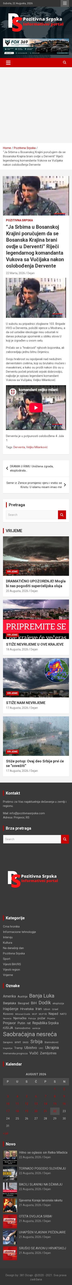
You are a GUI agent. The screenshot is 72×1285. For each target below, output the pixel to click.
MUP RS (43, 1014)
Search (62, 514)
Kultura (7, 942)
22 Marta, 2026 (15, 273)
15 (54, 1104)
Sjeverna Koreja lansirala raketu (40, 1200)
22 (54, 1111)
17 (7, 1111)
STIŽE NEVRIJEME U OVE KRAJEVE (35, 644)
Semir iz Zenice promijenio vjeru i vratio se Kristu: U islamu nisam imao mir (34, 485)
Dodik (45, 1002)
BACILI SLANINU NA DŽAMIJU (40, 1184)
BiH (34, 1003)
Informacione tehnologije (19, 932)
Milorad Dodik (22, 1014)
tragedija (7, 1048)
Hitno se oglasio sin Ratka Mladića (43, 1152)
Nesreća (7, 1018)
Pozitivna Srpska (19, 220)
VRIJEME (14, 530)
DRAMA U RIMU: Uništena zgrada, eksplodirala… (31, 468)
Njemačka (19, 1018)
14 (45, 1104)
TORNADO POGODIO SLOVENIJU (42, 1168)
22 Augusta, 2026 (30, 1157)
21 (45, 1111)
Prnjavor (9, 1023)
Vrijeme (12, 571)
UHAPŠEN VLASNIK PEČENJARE (42, 1232)
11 (17, 1104)
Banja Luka (41, 996)
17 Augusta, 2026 (17, 707)
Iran (38, 1008)
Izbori (47, 1009)
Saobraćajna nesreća (30, 1034)
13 (36, 1104)
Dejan (31, 273)
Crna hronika (11, 926)
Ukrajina (52, 1047)
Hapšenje (10, 1009)
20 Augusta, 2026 (17, 591)
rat (29, 1023)
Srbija (36, 1041)
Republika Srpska (45, 1023)
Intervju (8, 937)
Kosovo (8, 1014)
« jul (5, 1133)
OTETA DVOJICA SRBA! (35, 1216)
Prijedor (51, 1018)
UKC (41, 1048)
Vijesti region (11, 969)
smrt (18, 1042)
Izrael (55, 1009)
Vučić (33, 1053)
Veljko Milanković (37, 447)
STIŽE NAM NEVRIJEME (25, 703)
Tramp (18, 1048)
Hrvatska (27, 1009)
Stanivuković (51, 1042)
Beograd (23, 1003)
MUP (34, 1014)
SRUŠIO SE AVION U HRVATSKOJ (42, 1248)
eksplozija (58, 1003)
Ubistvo (30, 1047)
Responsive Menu (65, 3)
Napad (53, 1014)
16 (64, 1104)
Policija (32, 1018)
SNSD (26, 1042)
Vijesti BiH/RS (12, 964)
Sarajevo (8, 1042)
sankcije (36, 1028)
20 (36, 1111)
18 (17, 1111)
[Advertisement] (36, 105)
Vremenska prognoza (15, 1053)
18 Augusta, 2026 (17, 649)
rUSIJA (8, 1028)
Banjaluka (9, 1003)
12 (26, 1104)
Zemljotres (48, 1053)
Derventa (19, 447)
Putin (21, 1023)
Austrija (22, 996)
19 (26, 1111)
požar (41, 1018)
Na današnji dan (13, 948)
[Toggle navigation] (8, 62)
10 (7, 1104)
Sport (6, 959)
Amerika (9, 996)
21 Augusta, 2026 (30, 1205)
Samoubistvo (22, 1028)
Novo (11, 1144)
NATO (63, 1013)
